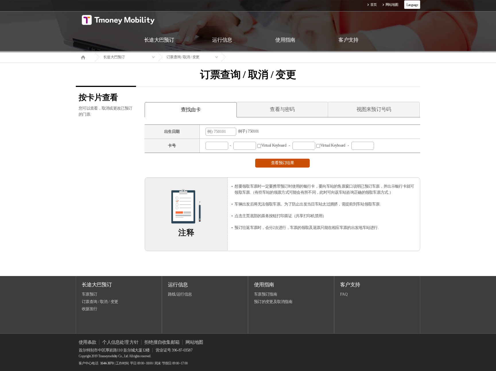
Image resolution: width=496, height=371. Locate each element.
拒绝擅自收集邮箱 (161, 342)
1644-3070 (106, 363)
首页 (373, 5)
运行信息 (178, 285)
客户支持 (350, 285)
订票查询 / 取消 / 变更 (182, 57)
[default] (252, 57)
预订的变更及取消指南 (273, 302)
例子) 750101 (247, 131)
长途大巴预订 (114, 57)
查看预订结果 (282, 163)
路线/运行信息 (180, 294)
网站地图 (391, 5)
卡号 (172, 145)
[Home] (85, 57)
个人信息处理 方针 (120, 342)
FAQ (343, 294)
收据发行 (89, 309)
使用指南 (264, 285)
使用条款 (87, 342)
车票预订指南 (265, 294)
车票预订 (89, 294)
